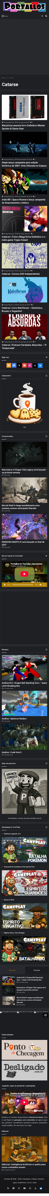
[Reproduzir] (5, 585)
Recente (12, 970)
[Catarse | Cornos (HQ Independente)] (24, 256)
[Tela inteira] (44, 585)
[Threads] (35, 365)
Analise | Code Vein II (12, 752)
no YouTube (12, 1117)
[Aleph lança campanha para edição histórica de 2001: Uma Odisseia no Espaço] (24, 144)
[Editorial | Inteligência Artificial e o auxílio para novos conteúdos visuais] (24, 1149)
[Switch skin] (42, 16)
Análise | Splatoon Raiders (14, 718)
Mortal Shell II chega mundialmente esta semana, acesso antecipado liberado (30, 1000)
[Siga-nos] (45, 1015)
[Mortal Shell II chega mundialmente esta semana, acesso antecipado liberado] (24, 490)
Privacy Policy (33, 1195)
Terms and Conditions (19, 1195)
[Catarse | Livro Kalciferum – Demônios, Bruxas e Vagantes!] (24, 289)
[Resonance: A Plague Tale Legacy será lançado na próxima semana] (24, 454)
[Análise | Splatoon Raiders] (24, 703)
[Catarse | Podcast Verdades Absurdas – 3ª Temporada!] (24, 327)
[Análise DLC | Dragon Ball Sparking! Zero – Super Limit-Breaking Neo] (24, 667)
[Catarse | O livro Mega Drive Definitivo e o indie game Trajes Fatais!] (24, 218)
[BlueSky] (40, 365)
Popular (37, 970)
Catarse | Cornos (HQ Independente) (21, 274)
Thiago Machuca (9, 122)
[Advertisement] (24, 45)
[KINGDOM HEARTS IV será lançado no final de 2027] (24, 526)
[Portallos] (24, 7)
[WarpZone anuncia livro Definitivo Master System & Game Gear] (24, 107)
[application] (24, 574)
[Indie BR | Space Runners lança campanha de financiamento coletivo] (24, 181)
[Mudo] (40, 585)
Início (5, 78)
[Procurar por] (46, 16)
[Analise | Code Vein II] (24, 737)
